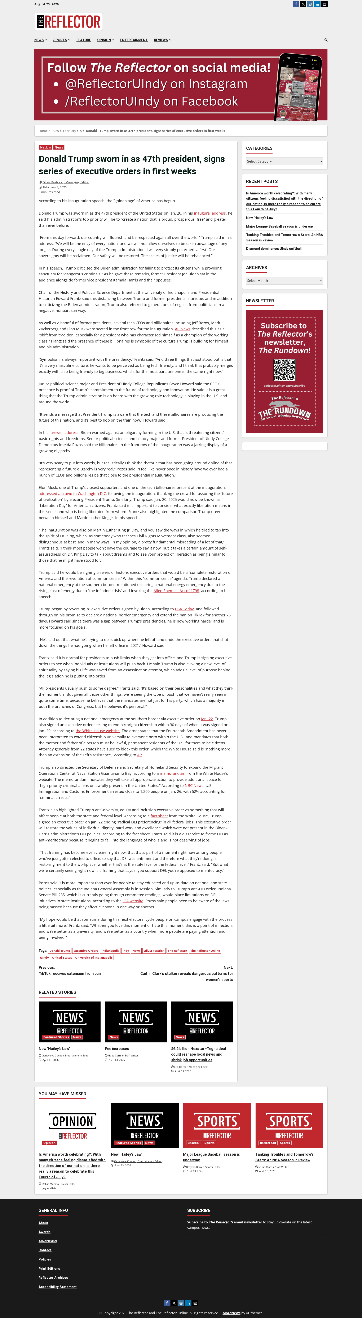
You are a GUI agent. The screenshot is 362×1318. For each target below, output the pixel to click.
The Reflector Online (205, 951)
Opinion (104, 40)
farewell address (64, 432)
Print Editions (49, 1269)
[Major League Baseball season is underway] (217, 1125)
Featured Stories (56, 1037)
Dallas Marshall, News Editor (58, 1184)
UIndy (44, 958)
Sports (60, 40)
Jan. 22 (207, 718)
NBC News (194, 785)
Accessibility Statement (58, 1287)
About (43, 1223)
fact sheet (159, 815)
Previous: (70, 970)
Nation (45, 147)
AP (139, 754)
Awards (44, 1232)
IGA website (133, 900)
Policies (45, 1259)
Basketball (268, 1143)
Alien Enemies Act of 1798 (176, 590)
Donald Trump (59, 951)
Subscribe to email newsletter (224, 1222)
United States (62, 958)
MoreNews (231, 1313)
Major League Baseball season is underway (280, 226)
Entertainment (134, 40)
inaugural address (210, 213)
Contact (45, 1250)
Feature (83, 40)
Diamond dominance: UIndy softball (273, 249)
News (39, 40)
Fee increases (117, 1048)
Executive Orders (86, 951)
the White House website (98, 730)
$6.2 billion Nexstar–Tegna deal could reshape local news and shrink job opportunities (198, 1054)
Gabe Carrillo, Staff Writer (123, 1055)
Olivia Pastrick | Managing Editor (66, 182)
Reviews (161, 40)
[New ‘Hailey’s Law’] (70, 1022)
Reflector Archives (53, 1278)
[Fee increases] (136, 1022)
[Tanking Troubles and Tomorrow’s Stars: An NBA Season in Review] (289, 1125)
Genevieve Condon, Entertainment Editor (65, 1055)
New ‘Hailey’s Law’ (54, 1048)
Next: (186, 973)
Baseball (194, 1143)
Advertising (48, 1241)
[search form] (326, 40)
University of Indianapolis (93, 958)
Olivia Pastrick (154, 951)
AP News (182, 328)
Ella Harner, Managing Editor (191, 1067)
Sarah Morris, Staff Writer (273, 1167)
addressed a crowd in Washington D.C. (73, 493)
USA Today (184, 608)
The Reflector (177, 951)
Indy (126, 951)
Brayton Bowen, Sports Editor (203, 1167)
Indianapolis (110, 951)
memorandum (172, 773)
